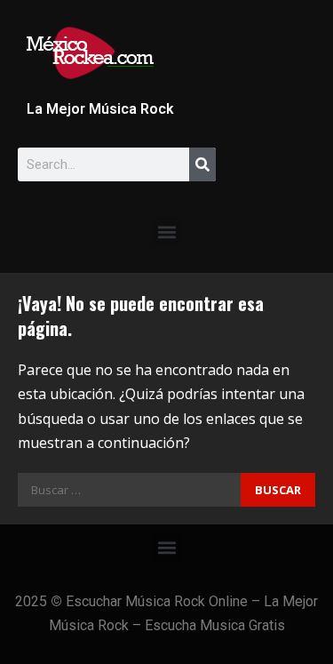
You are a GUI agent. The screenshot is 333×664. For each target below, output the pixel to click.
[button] (166, 231)
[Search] (202, 164)
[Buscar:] (129, 490)
